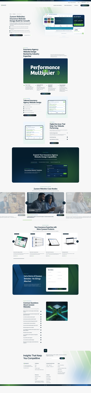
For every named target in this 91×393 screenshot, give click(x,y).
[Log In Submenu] (89, 3)
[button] (26, 202)
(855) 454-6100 (84, 2)
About (78, 2)
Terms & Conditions (61, 365)
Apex (35, 365)
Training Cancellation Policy (62, 368)
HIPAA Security (60, 371)
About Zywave (48, 376)
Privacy (59, 366)
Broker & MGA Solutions (68, 5)
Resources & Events (73, 2)
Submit (61, 358)
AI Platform (76, 5)
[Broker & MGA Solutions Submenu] (72, 5)
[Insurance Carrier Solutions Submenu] (62, 5)
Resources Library (37, 376)
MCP (35, 366)
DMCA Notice (60, 369)
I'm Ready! (56, 288)
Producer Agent (37, 368)
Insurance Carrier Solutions (57, 5)
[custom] (44, 385)
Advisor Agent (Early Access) (39, 369)
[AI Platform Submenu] (78, 5)
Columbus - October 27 (49, 366)
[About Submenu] (80, 3)
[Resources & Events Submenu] (76, 3)
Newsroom (48, 381)
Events (36, 379)
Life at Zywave (48, 379)
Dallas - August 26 (49, 365)
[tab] (34, 162)
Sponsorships (48, 382)
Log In (88, 2)
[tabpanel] (45, 171)
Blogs (69, 2)
